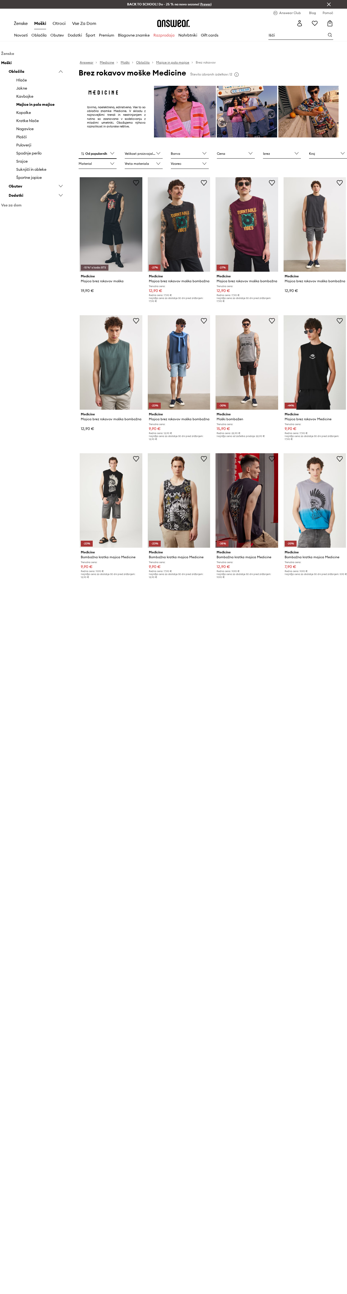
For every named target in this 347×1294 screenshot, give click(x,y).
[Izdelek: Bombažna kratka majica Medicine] (111, 500)
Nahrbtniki (187, 35)
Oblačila (39, 35)
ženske (21, 23)
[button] (98, 154)
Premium (106, 35)
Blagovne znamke (134, 35)
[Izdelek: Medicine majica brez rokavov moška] (111, 224)
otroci (59, 23)
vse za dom (84, 23)
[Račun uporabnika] (299, 23)
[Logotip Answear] (173, 23)
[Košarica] (330, 23)
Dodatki (75, 35)
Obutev (57, 35)
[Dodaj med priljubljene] (136, 183)
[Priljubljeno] (314, 23)
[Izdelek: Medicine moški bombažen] (247, 362)
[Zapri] (328, 4)
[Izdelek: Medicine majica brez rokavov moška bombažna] (179, 224)
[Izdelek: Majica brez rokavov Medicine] (315, 362)
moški (40, 23)
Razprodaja (164, 35)
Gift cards (210, 35)
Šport (90, 35)
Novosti (21, 35)
